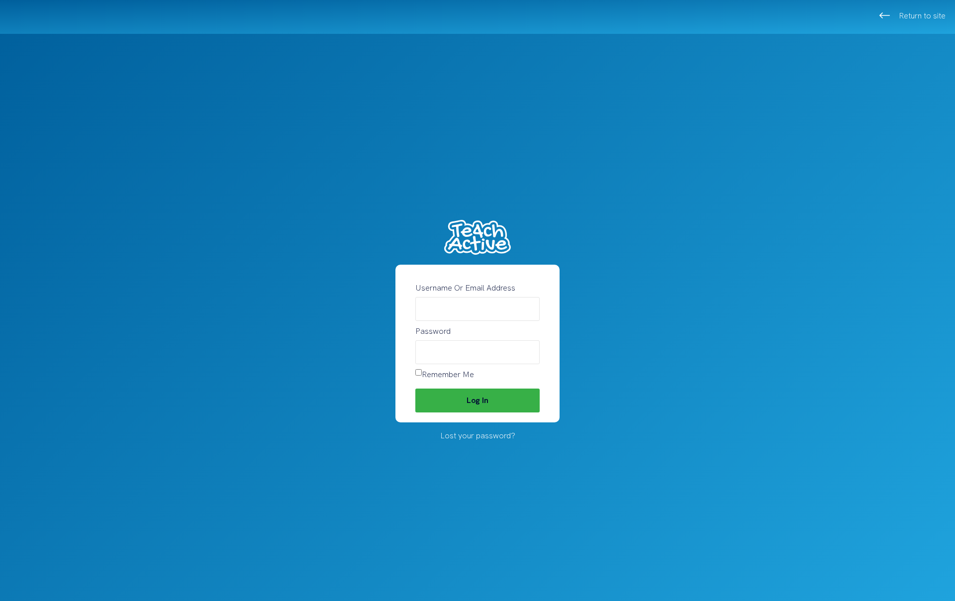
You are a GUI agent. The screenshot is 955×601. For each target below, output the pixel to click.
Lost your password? (477, 435)
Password (433, 331)
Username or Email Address (465, 288)
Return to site (922, 15)
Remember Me (448, 374)
